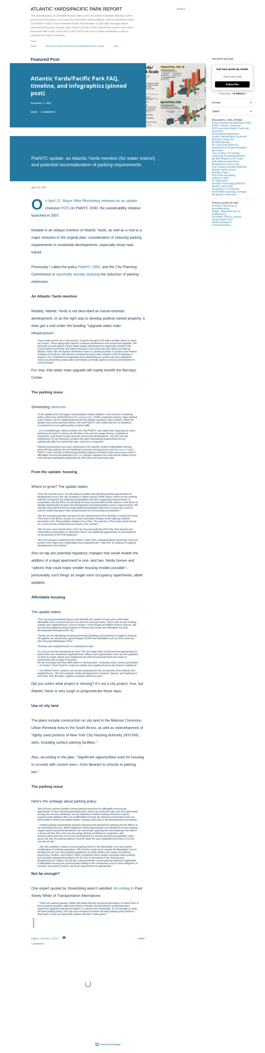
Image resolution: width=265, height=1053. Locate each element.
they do (78, 455)
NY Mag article (220, 180)
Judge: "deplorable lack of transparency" (226, 212)
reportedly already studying (78, 274)
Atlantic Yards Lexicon (224, 169)
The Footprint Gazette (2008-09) (229, 167)
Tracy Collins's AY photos (226, 153)
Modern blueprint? (222, 222)
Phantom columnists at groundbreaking (224, 207)
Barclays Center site (223, 139)
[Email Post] (64, 938)
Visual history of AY (222, 219)
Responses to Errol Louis (225, 164)
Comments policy (221, 225)
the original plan (83, 417)
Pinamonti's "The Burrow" (226, 189)
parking (45, 938)
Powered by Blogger (110, 1044)
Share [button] (34, 111)
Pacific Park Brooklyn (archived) (229, 136)
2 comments (48, 111)
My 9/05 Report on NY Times (227, 158)
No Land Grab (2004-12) (225, 145)
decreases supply (123, 449)
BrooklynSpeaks (221, 142)
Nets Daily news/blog (223, 175)
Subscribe (232, 84)
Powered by (225, 93)
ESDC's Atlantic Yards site (226, 125)
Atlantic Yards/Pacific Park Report (76, 8)
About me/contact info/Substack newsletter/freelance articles (75, 46)
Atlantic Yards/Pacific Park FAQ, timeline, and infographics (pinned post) (79, 86)
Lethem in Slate (220, 178)
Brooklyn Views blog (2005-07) (229, 183)
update (131, 201)
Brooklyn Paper (220, 172)
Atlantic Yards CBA (222, 186)
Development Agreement (225, 134)
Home (33, 46)
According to (124, 888)
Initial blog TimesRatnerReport (228, 156)
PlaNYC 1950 (89, 267)
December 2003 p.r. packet (226, 216)
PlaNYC (55, 938)
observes (58, 407)
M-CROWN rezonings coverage (229, 191)
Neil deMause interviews (225, 161)
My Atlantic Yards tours (224, 194)
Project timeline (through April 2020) (231, 122)
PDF (64, 208)
